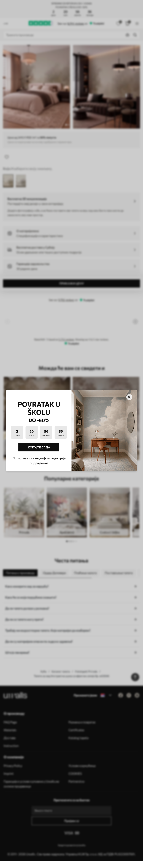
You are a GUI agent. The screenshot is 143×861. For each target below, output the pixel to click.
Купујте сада (39, 447)
